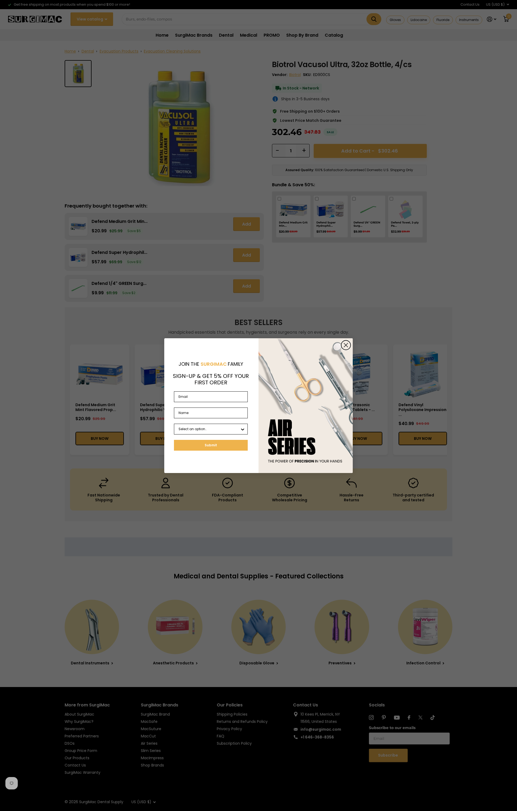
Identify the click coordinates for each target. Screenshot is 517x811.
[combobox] (209, 429)
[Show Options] (242, 429)
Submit (211, 445)
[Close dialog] (346, 345)
